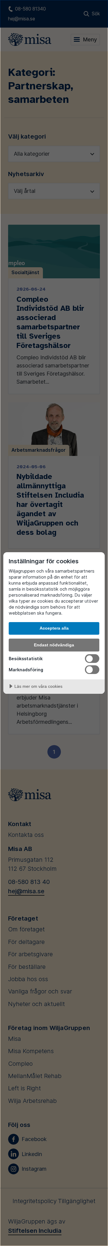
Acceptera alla (54, 628)
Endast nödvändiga (54, 644)
